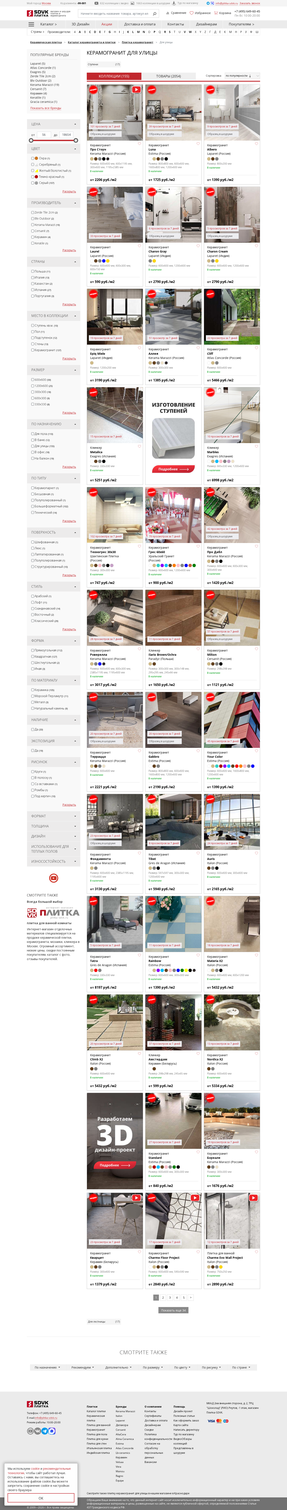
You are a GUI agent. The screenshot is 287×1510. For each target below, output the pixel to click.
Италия (42, 277)
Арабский (43, 596)
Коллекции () (114, 76)
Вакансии (151, 1462)
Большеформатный (51, 506)
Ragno (119, 1476)
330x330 (42, 404)
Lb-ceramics (123, 1453)
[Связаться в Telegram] (208, 3)
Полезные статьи (184, 1416)
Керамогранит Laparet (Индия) (160, 251)
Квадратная (46, 656)
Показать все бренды (45, 108)
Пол (40, 332)
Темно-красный (51, 177)
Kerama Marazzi (41, 85)
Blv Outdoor (38, 80)
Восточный (44, 614)
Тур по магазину (188, 3)
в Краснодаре (181, 1493)
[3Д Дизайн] (115, 1141)
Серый (46, 183)
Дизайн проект (183, 1411)
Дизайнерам (206, 24)
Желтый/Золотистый (55, 171)
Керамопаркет (47, 488)
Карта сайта (181, 1425)
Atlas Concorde (40, 68)
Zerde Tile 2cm (40, 76)
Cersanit (36, 89)
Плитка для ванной (99, 1425)
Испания (43, 290)
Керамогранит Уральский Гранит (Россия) (161, 554)
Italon (119, 1416)
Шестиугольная (47, 663)
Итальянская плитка (99, 1448)
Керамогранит (48, 350)
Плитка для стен (97, 1443)
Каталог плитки (96, 1411)
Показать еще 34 (173, 1310)
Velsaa (120, 1462)
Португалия (44, 296)
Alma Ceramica (125, 1439)
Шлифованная (46, 542)
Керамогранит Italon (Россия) (217, 961)
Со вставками (46, 784)
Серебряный (49, 164)
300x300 (43, 392)
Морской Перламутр (51, 696)
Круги (40, 771)
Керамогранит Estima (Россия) (218, 756)
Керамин (36, 93)
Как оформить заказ (186, 1420)
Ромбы (41, 790)
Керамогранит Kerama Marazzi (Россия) (108, 858)
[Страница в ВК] (37, 1431)
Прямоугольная (48, 650)
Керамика (44, 690)
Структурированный (51, 567)
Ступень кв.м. (46, 325)
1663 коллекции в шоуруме (153, 3)
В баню (42, 440)
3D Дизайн (80, 24)
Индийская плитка (98, 1453)
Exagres (35, 72)
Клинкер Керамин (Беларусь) (163, 1059)
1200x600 (44, 386)
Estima (120, 1443)
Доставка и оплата (139, 24)
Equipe (120, 1480)
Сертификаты (153, 1416)
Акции (106, 24)
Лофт (41, 602)
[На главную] (50, 1404)
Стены (41, 344)
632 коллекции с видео (114, 3)
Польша (42, 271)
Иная (40, 669)
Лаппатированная (49, 554)
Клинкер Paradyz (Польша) (162, 654)
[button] (139, 143)
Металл (41, 702)
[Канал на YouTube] (30, 1431)
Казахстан (43, 283)
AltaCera (121, 1434)
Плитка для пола (97, 1434)
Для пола (44, 434)
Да (39, 729)
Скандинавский (47, 608)
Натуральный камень (51, 708)
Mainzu (120, 1471)
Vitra (118, 1466)
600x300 (42, 398)
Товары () (168, 76)
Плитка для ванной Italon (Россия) (225, 1257)
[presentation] (32, 158)
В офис (42, 452)
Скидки (149, 1429)
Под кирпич (45, 796)
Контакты (175, 24)
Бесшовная (44, 494)
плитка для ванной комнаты (49, 923)
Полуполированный (50, 500)
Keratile (35, 97)
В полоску (43, 778)
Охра (44, 158)
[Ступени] (173, 435)
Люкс (40, 548)
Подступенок (46, 338)
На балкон (44, 458)
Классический (46, 621)
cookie (35, 1469)
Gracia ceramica (41, 102)
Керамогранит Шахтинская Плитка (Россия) (104, 554)
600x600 (43, 380)
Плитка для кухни (97, 1439)
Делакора (122, 1425)
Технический (46, 512)
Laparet (35, 63)
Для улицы (44, 446)
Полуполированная (50, 560)
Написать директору (186, 1429)
